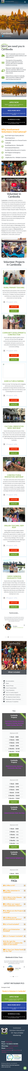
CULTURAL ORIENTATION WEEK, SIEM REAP (14, 427)
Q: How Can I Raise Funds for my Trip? (13, 950)
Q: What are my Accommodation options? (12, 918)
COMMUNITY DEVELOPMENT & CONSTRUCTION (14, 334)
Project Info (12, 302)
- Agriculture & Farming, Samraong (14, 723)
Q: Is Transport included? (14, 936)
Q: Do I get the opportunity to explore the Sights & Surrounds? (12, 942)
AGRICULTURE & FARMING (14, 381)
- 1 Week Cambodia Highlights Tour (14, 858)
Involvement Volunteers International (9, 1)
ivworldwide (9, 1048)
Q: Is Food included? (11, 924)
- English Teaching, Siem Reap (14, 725)
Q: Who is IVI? (10, 885)
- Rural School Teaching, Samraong (14, 721)
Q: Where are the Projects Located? (13, 911)
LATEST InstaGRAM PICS (14, 983)
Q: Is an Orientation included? (11, 930)
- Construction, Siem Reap (14, 768)
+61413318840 (13, 1046)
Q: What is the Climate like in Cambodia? (12, 898)
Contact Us (8, 1042)
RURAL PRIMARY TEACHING (14, 288)
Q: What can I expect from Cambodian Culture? (12, 904)
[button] (3, 247)
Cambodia (7, 36)
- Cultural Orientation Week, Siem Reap (14, 813)
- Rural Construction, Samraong (14, 766)
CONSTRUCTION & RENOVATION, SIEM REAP (14, 476)
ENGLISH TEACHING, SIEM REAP (14, 526)
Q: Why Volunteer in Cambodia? (11, 891)
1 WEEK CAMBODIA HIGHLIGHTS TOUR (14, 577)
